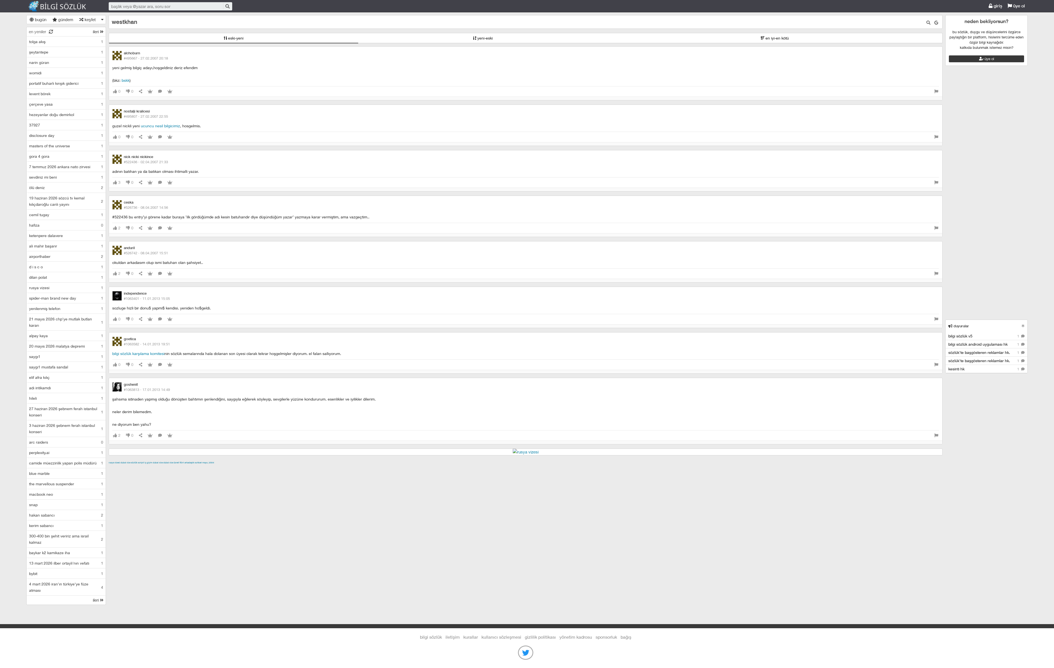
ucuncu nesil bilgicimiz (160, 125)
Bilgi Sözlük (62, 6)
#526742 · (146, 253)
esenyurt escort (367, 468)
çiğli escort (218, 468)
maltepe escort (145, 468)
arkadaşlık (189, 462)
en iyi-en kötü (776, 38)
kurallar (470, 636)
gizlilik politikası (540, 636)
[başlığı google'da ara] (936, 22)
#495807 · (146, 116)
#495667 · (146, 58)
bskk (126, 80)
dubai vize (125, 462)
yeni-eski (484, 38)
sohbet (198, 462)
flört (182, 462)
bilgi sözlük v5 (984, 336)
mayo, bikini (208, 462)
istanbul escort (317, 468)
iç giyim (148, 462)
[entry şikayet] (936, 91)
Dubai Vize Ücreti (171, 462)
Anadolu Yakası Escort (283, 468)
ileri (96, 31)
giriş (997, 6)
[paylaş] (140, 91)
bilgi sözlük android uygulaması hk (984, 344)
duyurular (960, 326)
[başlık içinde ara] (928, 22)
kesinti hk (984, 369)
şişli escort (342, 468)
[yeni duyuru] (1023, 326)
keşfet (89, 19)
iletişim (452, 636)
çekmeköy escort (245, 468)
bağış (626, 636)
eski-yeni (235, 38)
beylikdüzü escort (399, 468)
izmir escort (119, 468)
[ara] (227, 6)
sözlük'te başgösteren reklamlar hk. (984, 352)
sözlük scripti (137, 462)
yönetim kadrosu (575, 636)
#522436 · (146, 162)
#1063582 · (147, 344)
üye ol (1018, 6)
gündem (65, 19)
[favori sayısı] (150, 91)
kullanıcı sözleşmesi (501, 636)
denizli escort (195, 468)
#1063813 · (147, 389)
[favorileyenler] (170, 91)
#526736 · (146, 207)
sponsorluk (606, 636)
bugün (40, 19)
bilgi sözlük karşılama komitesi (138, 353)
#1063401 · (147, 298)
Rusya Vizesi (114, 462)
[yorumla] (160, 91)
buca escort (171, 468)
